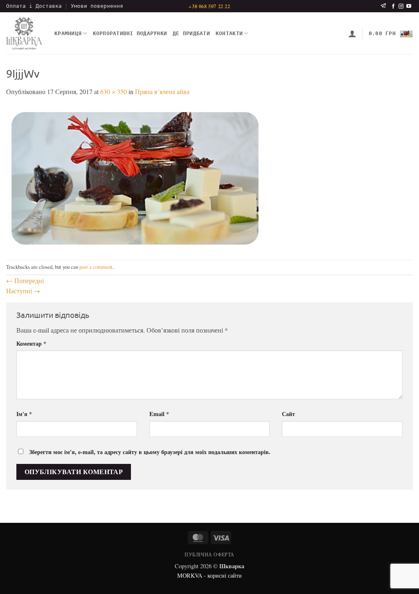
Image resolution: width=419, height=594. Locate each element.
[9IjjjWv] (135, 177)
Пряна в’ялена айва (162, 91)
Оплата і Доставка (34, 6)
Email (159, 414)
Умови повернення (97, 6)
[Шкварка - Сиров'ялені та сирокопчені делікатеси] (24, 33)
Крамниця (67, 33)
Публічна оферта (209, 554)
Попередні (25, 280)
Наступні (23, 290)
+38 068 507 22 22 (209, 6)
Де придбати (191, 33)
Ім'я (24, 414)
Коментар (31, 343)
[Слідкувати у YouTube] (408, 6)
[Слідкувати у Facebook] (393, 6)
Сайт (288, 414)
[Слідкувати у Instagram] (401, 6)
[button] (352, 34)
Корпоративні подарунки (130, 33)
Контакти (229, 33)
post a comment (96, 266)
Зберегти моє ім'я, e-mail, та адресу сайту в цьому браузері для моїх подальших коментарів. (149, 452)
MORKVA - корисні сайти (209, 575)
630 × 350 (113, 91)
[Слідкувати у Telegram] (383, 6)
